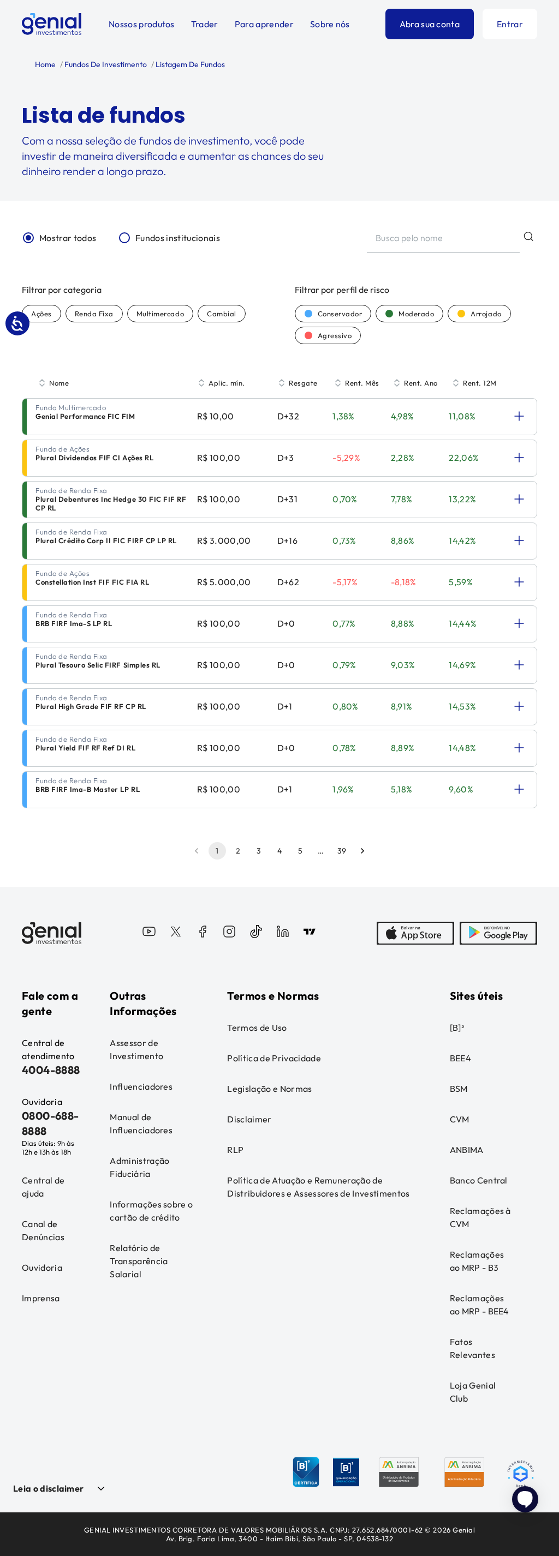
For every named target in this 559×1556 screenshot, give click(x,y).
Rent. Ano (421, 383)
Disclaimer (249, 1119)
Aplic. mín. (227, 383)
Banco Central (479, 1180)
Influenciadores (141, 1086)
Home (45, 64)
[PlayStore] (498, 933)
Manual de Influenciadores (141, 1124)
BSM (459, 1088)
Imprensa (41, 1298)
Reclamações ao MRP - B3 (477, 1261)
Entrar (510, 24)
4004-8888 (51, 1070)
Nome (59, 383)
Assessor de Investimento (136, 1049)
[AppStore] (415, 933)
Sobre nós (330, 24)
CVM (459, 1119)
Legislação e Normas (269, 1088)
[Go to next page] (362, 851)
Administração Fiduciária (139, 1167)
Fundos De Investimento (105, 64)
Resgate (303, 383)
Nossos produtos (142, 24)
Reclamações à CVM (480, 1217)
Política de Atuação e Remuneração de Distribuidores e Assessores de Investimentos (318, 1187)
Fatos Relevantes (472, 1348)
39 (341, 851)
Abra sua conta (430, 24)
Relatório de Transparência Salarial (139, 1260)
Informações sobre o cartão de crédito (151, 1211)
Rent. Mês (362, 383)
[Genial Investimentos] (51, 24)
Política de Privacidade (273, 1058)
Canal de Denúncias (43, 1230)
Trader (204, 24)
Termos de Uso (257, 1027)
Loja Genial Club (473, 1392)
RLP (235, 1149)
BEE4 (460, 1058)
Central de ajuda (43, 1187)
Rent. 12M (480, 383)
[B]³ (457, 1027)
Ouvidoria (42, 1267)
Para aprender (264, 24)
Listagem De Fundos (189, 64)
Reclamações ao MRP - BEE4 (479, 1305)
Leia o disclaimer (48, 1488)
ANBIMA (467, 1149)
